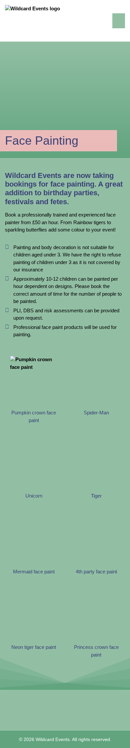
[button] (118, 20)
